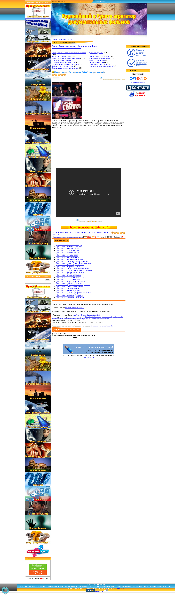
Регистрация (63, 39)
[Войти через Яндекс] (138, 78)
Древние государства (96, 53)
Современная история (96, 62)
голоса (105, 232)
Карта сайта (120, 588)
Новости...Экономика (72, 232)
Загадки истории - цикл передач (100, 56)
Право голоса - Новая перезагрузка (68, 290)
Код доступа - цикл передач (61, 60)
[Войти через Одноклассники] (145, 78)
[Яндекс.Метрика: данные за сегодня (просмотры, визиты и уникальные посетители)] (110, 590)
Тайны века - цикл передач (98, 64)
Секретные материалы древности (63, 62)
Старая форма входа (138, 82)
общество (55, 234)
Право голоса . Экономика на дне (67, 248)
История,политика (84, 46)
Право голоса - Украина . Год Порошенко (70, 294)
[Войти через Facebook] (134, 78)
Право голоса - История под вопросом (69, 296)
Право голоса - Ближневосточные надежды (71, 297)
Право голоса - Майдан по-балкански (69, 283)
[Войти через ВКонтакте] (131, 78)
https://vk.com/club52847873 (74, 308)
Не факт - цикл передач (97, 60)
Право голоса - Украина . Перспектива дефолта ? (73, 285)
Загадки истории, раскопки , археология (66, 58)
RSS (106, 1)
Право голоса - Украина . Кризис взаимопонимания (74, 270)
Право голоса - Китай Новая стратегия (69, 274)
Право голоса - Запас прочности (67, 254)
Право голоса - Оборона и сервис (67, 288)
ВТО (58, 232)
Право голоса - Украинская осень (67, 250)
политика (86, 232)
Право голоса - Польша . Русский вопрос (70, 265)
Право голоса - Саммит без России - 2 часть (71, 277)
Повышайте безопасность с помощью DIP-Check (141, 62)
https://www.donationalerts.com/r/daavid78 (86, 315)
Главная (54, 39)
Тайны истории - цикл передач (62, 66)
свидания (99, 232)
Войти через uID (138, 74)
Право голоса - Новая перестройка (68, 257)
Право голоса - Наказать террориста (68, 276)
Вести (93, 232)
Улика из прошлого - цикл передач (101, 66)
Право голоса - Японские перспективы (69, 259)
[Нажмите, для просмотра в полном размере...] (67, 119)
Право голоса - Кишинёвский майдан (69, 245)
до (82, 232)
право (62, 232)
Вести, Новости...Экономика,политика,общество (74, 47)
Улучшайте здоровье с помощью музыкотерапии (141, 52)
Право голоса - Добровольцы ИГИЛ (68, 267)
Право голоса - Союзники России (67, 252)
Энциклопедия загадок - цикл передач (65, 68)
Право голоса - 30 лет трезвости (67, 256)
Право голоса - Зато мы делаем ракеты (69, 286)
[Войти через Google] (141, 78)
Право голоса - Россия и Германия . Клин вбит (72, 261)
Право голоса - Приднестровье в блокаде (70, 272)
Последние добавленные (67, 46)
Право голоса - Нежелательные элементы (70, 281)
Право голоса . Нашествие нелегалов (69, 247)
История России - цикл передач (99, 58)
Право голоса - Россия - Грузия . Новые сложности (73, 263)
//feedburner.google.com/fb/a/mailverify (103, 326)
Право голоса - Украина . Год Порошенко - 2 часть (73, 292)
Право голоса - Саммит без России (68, 279)
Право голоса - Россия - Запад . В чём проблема (72, 268)
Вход (70, 39)
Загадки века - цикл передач (61, 56)
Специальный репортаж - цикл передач (65, 64)
